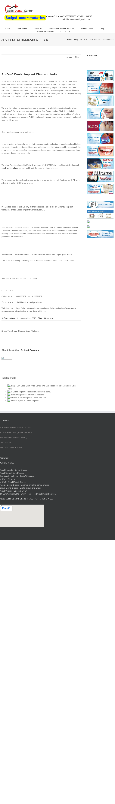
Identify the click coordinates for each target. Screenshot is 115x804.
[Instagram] (98, 62)
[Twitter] (92, 62)
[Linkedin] (105, 62)
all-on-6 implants (11, 168)
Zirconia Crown (20, 491)
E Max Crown (20, 494)
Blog (40, 318)
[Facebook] (88, 62)
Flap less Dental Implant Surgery (42, 494)
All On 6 (11, 479)
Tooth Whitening (27, 476)
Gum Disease (18, 473)
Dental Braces (21, 470)
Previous (68, 57)
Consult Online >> (54, 16)
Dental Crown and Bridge (30, 488)
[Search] (77, 31)
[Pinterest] (101, 62)
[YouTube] (95, 62)
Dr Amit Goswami (11, 318)
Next (77, 57)
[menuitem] (10, 28)
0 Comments (49, 318)
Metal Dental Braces (17, 482)
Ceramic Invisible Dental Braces (35, 485)
